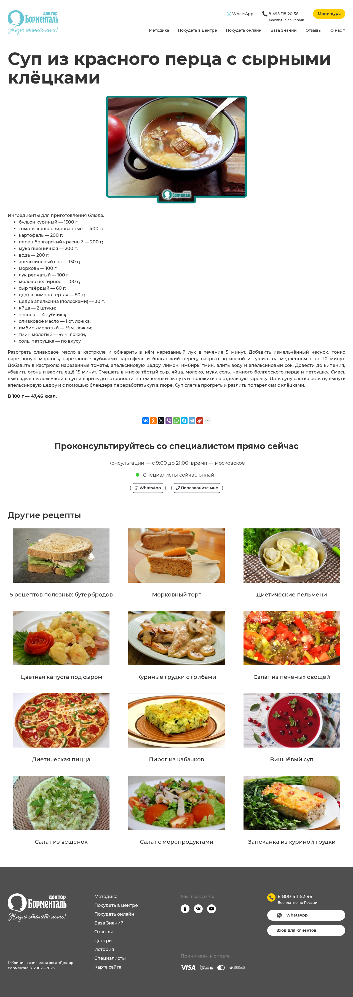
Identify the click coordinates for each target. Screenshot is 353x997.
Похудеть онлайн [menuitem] (114, 914)
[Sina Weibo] (199, 420)
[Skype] (184, 420)
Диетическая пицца (61, 759)
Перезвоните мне (199, 487)
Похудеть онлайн (244, 30)
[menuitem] (159, 30)
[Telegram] (192, 420)
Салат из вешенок (61, 842)
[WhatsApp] (176, 420)
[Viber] (168, 420)
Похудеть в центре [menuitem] (116, 905)
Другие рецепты (44, 515)
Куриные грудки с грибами (176, 677)
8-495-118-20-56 (286, 16)
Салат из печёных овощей (291, 677)
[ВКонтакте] (145, 420)
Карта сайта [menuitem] (107, 967)
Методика (159, 30)
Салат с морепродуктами (176, 842)
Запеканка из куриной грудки (292, 842)
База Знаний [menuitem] (109, 923)
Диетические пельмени (291, 594)
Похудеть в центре (197, 30)
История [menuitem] (104, 949)
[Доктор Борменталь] (33, 22)
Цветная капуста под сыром (61, 677)
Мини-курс (329, 13)
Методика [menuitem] (105, 896)
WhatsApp (242, 13)
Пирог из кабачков (176, 759)
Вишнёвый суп (292, 759)
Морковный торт (176, 594)
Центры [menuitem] (103, 940)
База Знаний (284, 30)
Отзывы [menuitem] (103, 931)
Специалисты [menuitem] (110, 958)
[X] (161, 420)
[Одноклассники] (153, 420)
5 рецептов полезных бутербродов (61, 594)
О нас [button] (336, 30)
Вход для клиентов (296, 930)
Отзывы (314, 30)
